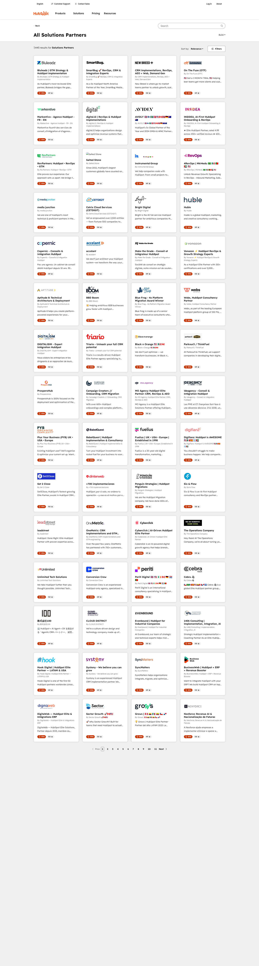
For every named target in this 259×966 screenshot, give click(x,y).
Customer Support (62, 4)
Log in (209, 4)
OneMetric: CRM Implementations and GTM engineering (101, 532)
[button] (222, 35)
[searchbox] (191, 26)
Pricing (96, 13)
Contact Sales (84, 4)
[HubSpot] (41, 13)
